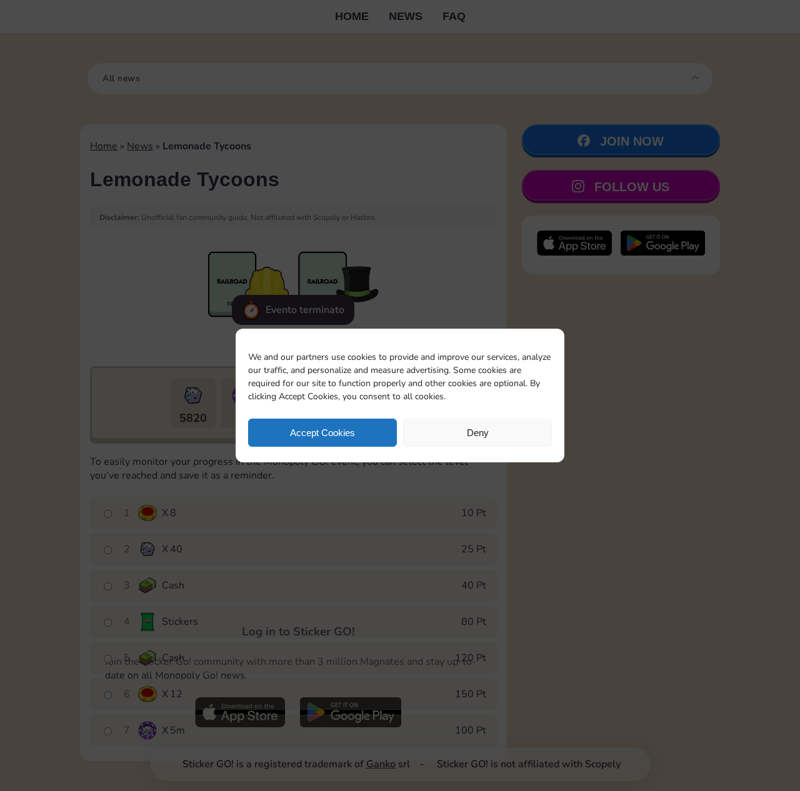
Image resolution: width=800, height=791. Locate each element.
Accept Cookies (322, 432)
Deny (478, 432)
